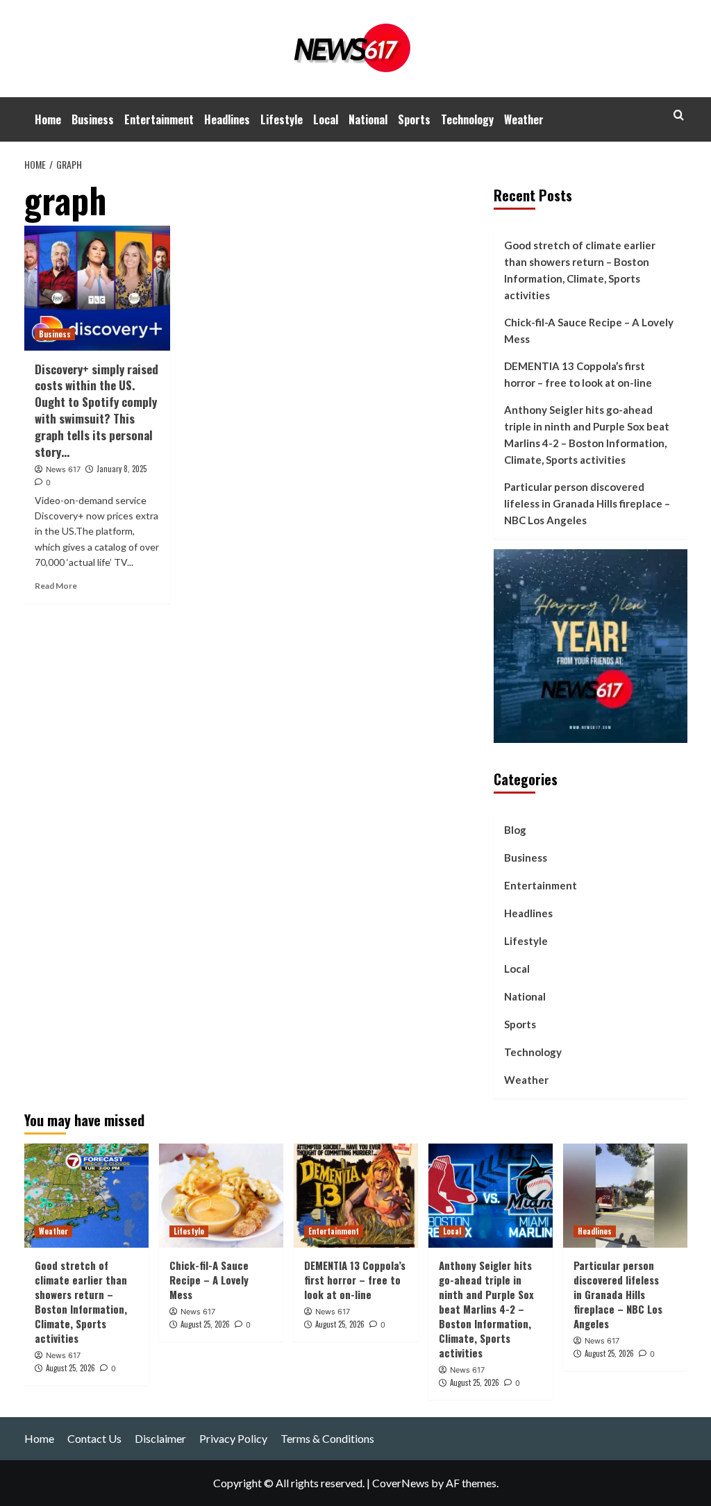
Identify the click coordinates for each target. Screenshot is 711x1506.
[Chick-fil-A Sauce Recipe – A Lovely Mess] (221, 1196)
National (368, 119)
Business (93, 119)
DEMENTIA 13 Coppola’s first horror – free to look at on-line (578, 374)
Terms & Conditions (327, 1438)
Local (325, 119)
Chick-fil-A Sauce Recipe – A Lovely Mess (589, 330)
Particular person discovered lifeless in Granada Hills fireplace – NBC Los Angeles (587, 503)
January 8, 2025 (122, 468)
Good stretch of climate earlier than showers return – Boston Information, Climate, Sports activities (579, 270)
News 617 (63, 469)
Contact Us (94, 1438)
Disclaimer (160, 1438)
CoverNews (400, 1482)
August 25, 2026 (70, 1367)
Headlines (227, 119)
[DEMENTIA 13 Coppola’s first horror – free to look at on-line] (356, 1196)
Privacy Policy (233, 1438)
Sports (414, 119)
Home (48, 119)
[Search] (678, 115)
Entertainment (159, 119)
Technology (467, 119)
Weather (524, 119)
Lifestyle (281, 119)
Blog (515, 829)
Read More (56, 585)
